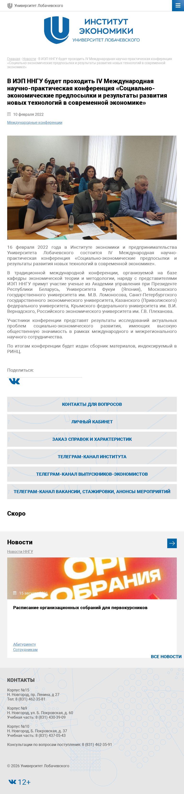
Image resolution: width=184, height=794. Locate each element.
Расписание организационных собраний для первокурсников (80, 607)
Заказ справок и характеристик (92, 439)
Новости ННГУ (20, 551)
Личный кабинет (92, 422)
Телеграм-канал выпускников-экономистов (92, 474)
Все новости (166, 656)
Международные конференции (34, 122)
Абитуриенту (24, 644)
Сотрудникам (25, 649)
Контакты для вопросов (92, 404)
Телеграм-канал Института (92, 456)
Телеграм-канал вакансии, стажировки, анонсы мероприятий (92, 491)
